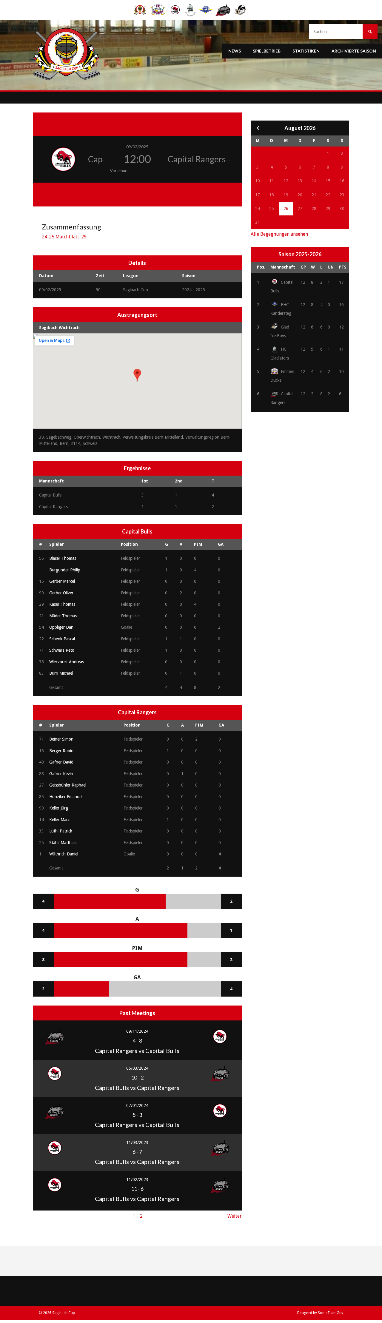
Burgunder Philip (64, 570)
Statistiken (306, 50)
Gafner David (61, 762)
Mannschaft (282, 267)
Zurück (40, 1216)
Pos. (261, 267)
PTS (342, 267)
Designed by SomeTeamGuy (320, 1313)
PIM (198, 544)
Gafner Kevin (61, 773)
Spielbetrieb (267, 50)
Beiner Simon (61, 739)
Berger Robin (61, 750)
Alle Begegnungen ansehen (279, 234)
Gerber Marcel (62, 581)
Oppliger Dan (61, 627)
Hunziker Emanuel (65, 796)
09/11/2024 (137, 1031)
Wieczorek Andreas (66, 661)
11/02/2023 (137, 1179)
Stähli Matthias (62, 842)
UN (331, 267)
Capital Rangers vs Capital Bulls (137, 1050)
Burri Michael (61, 673)
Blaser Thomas (62, 558)
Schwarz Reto (61, 650)
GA (221, 544)
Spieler (56, 544)
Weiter (234, 1216)
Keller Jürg (58, 808)
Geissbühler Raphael (67, 785)
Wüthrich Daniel (63, 854)
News (234, 50)
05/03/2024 (137, 1068)
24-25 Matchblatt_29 (64, 237)
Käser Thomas (62, 604)
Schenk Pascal (62, 638)
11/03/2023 (137, 1142)
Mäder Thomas (63, 615)
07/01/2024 (137, 1105)
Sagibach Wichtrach (59, 327)
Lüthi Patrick (60, 831)
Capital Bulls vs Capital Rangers (137, 1087)
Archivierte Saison (354, 50)
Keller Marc (59, 819)
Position (129, 544)
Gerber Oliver (61, 592)
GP (303, 267)
